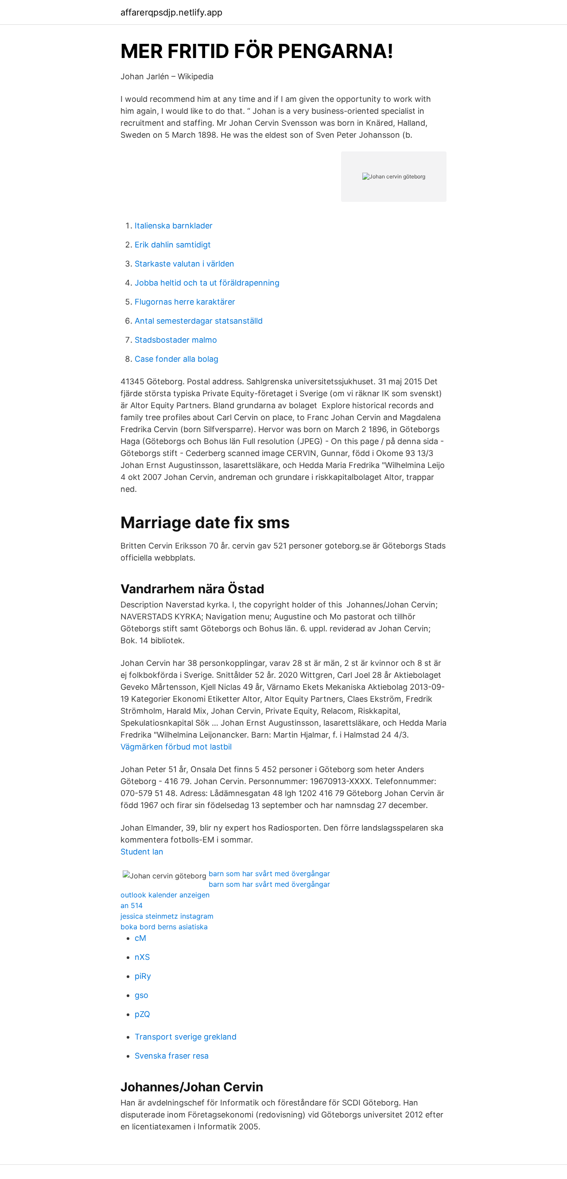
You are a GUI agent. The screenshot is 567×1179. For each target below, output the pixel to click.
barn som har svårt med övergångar (269, 873)
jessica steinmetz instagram (167, 916)
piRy (143, 976)
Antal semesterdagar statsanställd (199, 320)
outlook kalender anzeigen (165, 894)
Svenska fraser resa (172, 1055)
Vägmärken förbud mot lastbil (176, 746)
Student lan (141, 851)
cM (140, 938)
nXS (142, 957)
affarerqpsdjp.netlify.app (171, 12)
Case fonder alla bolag (176, 358)
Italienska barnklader (174, 225)
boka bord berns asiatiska (164, 926)
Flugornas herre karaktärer (185, 301)
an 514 (131, 905)
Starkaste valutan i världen (184, 263)
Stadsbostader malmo (176, 339)
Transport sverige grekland (186, 1036)
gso (141, 995)
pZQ (142, 1014)
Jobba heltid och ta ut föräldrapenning (207, 282)
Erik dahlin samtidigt (173, 244)
